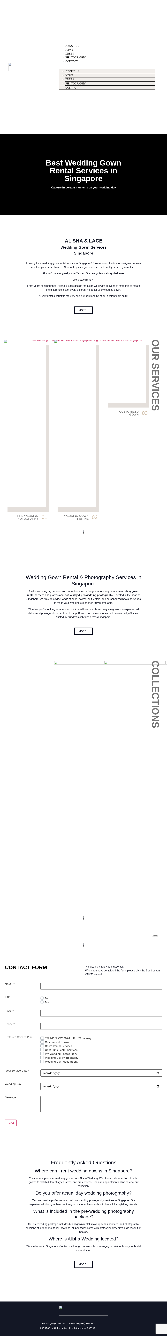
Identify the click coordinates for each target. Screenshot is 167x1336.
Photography (75, 57)
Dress (69, 53)
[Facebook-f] (45, 45)
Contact (71, 61)
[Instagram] (51, 45)
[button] (83, 310)
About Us (72, 45)
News (69, 49)
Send (11, 1200)
